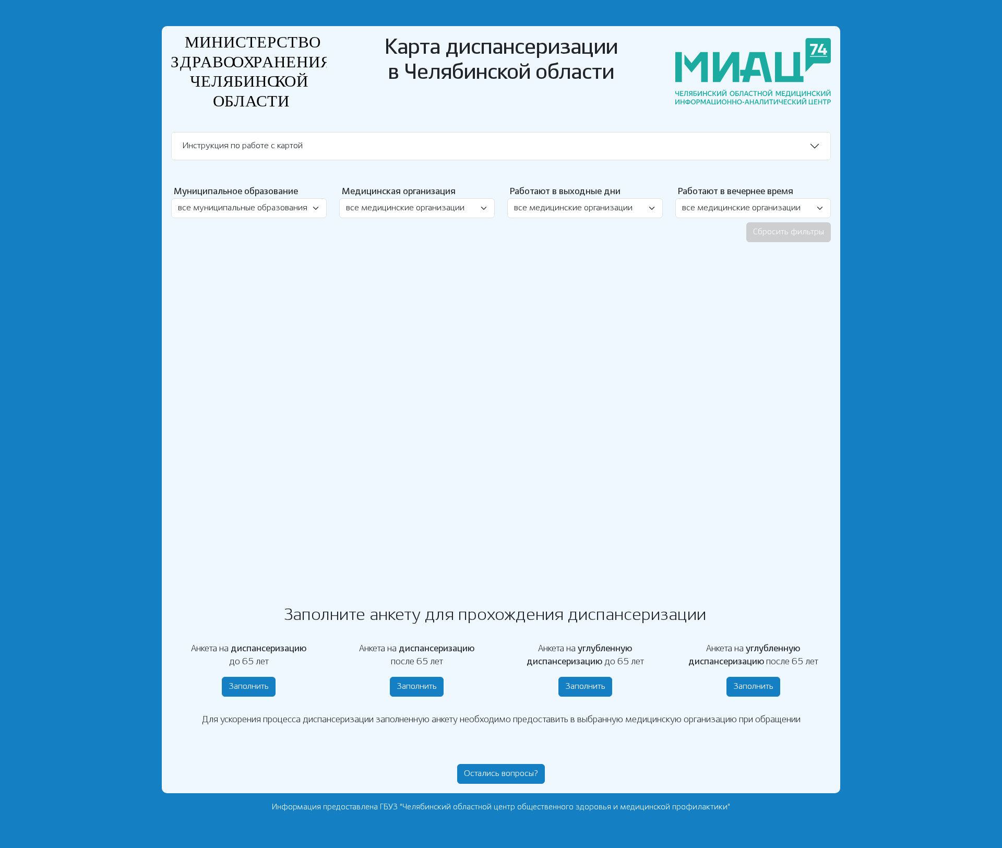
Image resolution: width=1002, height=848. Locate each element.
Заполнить (249, 686)
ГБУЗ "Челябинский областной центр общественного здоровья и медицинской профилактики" (555, 807)
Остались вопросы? (501, 774)
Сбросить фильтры (788, 232)
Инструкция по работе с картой (242, 146)
